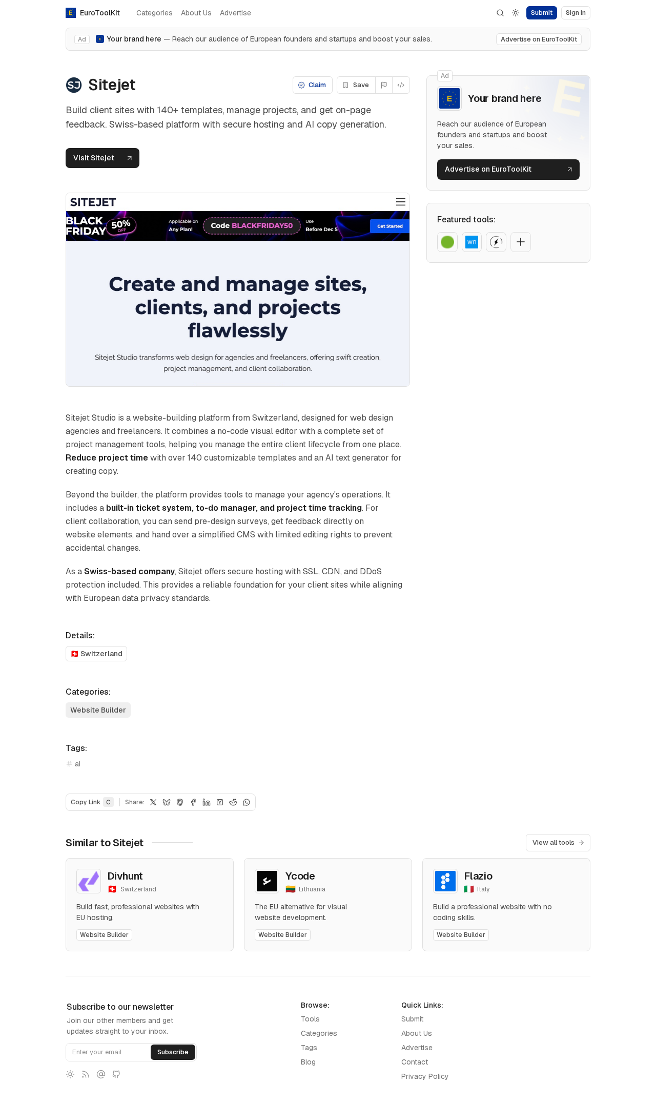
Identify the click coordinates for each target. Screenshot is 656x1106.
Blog (308, 1062)
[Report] (384, 85)
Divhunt (124, 876)
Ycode (300, 876)
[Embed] (401, 85)
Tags (309, 1047)
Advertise (235, 12)
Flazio (478, 876)
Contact (414, 1062)
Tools (310, 1019)
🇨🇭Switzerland (96, 653)
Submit (412, 1019)
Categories (154, 12)
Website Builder (98, 710)
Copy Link (91, 802)
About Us (196, 12)
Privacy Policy (425, 1076)
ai (77, 763)
